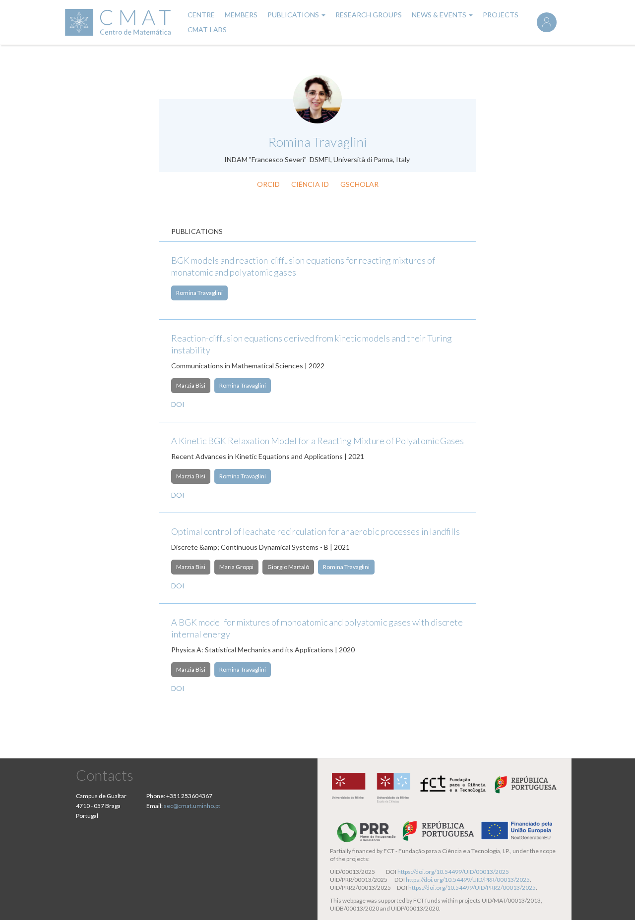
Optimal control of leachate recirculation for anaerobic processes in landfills (315, 531)
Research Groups (368, 14)
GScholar (359, 184)
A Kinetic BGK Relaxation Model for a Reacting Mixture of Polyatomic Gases (317, 440)
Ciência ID (310, 184)
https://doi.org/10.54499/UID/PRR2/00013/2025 (472, 887)
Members (241, 14)
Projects (500, 14)
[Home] (119, 22)
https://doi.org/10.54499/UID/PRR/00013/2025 (468, 879)
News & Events (440, 14)
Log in (547, 22)
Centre (201, 14)
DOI (178, 404)
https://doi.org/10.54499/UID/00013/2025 (453, 871)
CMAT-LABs (207, 29)
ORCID (268, 184)
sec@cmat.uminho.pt (192, 805)
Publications (293, 14)
